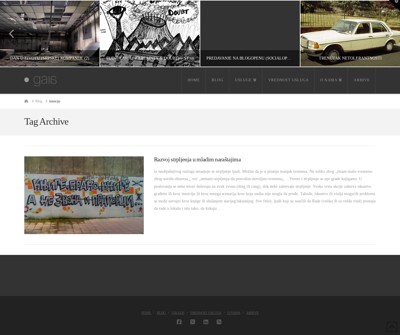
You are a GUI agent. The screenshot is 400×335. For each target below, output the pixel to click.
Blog (161, 312)
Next (387, 33)
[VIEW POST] (84, 195)
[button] (394, 5)
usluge (178, 312)
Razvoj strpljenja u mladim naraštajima (197, 159)
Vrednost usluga (205, 312)
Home (146, 312)
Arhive (252, 312)
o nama (233, 312)
